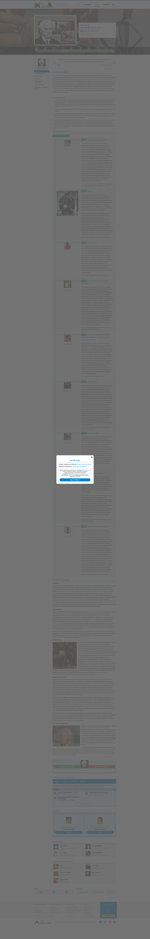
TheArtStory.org (87, 470)
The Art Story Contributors (84, 464)
